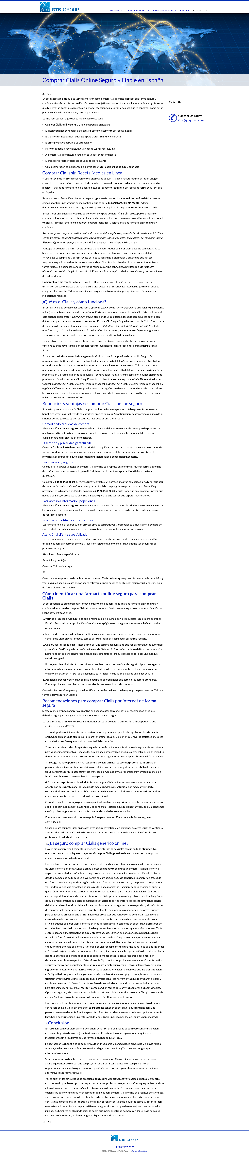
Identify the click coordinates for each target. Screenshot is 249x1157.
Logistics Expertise (137, 10)
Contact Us (200, 10)
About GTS (116, 10)
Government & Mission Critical (145, 16)
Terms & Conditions (140, 1151)
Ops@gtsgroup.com (191, 120)
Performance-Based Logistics (171, 10)
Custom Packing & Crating (170, 16)
